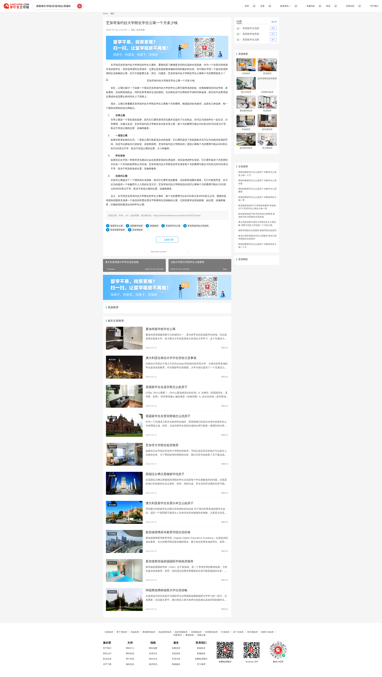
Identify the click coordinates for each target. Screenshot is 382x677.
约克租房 (225, 632)
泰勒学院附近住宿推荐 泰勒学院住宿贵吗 (257, 230)
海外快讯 (112, 592)
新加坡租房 (267, 129)
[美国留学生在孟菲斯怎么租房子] (124, 396)
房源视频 (112, 534)
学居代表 (176, 658)
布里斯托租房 (267, 92)
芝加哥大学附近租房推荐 (162, 445)
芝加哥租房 (137, 229)
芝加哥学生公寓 (173, 225)
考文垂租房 (267, 148)
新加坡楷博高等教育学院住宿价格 (168, 532)
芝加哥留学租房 (117, 229)
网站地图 (153, 648)
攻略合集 (201, 635)
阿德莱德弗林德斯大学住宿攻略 (166, 590)
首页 (262, 6)
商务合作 (107, 653)
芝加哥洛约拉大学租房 (198, 225)
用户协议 (130, 658)
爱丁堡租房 (122, 632)
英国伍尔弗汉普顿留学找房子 (165, 474)
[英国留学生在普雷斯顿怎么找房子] (124, 425)
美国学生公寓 (116, 225)
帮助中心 (130, 648)
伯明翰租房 (196, 632)
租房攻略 (140, 29)
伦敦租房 (246, 73)
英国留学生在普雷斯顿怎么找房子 (168, 416)
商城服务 (176, 664)
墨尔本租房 (246, 92)
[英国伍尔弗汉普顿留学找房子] (124, 483)
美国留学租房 (136, 225)
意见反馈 (107, 658)
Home (105, 13)
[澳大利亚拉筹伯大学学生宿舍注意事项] (124, 367)
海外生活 (112, 330)
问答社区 (350, 6)
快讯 (328, 6)
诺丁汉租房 (238, 632)
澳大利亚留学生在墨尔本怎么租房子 (169, 503)
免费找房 (176, 648)
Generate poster (158, 251)
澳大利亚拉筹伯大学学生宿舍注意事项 (171, 358)
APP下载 (107, 664)
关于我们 (374, 6)
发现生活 (153, 653)
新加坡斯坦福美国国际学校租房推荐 (169, 561)
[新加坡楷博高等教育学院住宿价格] (124, 541)
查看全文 (224, 348)
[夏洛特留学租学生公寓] (124, 338)
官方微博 (201, 664)
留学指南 (112, 388)
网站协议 (130, 653)
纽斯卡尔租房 (267, 632)
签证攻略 (112, 505)
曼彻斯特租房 (246, 110)
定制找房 (176, 653)
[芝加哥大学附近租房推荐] (124, 454)
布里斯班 (267, 110)
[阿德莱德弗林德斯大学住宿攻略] (124, 599)
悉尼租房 (267, 73)
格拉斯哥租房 (246, 148)
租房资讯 (153, 664)
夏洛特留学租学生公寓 (160, 329)
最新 (133, 29)
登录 (247, 6)
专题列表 (310, 6)
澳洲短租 (189, 635)
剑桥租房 (177, 635)
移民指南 (112, 359)
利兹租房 (246, 129)
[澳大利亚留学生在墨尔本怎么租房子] (124, 512)
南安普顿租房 (181, 632)
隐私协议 (130, 664)
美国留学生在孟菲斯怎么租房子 (166, 387)
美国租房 (154, 225)
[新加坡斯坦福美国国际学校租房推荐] (124, 570)
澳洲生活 (112, 447)
